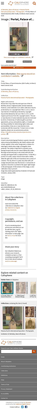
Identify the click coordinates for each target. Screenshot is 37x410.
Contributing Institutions (8, 366)
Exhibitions (4, 375)
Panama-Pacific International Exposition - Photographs (15, 11)
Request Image (27, 61)
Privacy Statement (6, 389)
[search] (34, 3)
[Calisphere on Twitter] (22, 407)
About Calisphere (6, 362)
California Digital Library (23, 404)
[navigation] (2, 3)
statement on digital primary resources (12, 209)
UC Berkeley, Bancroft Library (10, 10)
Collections (4, 371)
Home (3, 357)
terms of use (11, 236)
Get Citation (10, 61)
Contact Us (4, 398)
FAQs (2, 380)
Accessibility (5, 394)
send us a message (11, 261)
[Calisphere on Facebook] (26, 407)
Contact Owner (19, 67)
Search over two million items (12, 348)
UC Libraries (27, 402)
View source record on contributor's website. (18, 75)
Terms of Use (5, 385)
